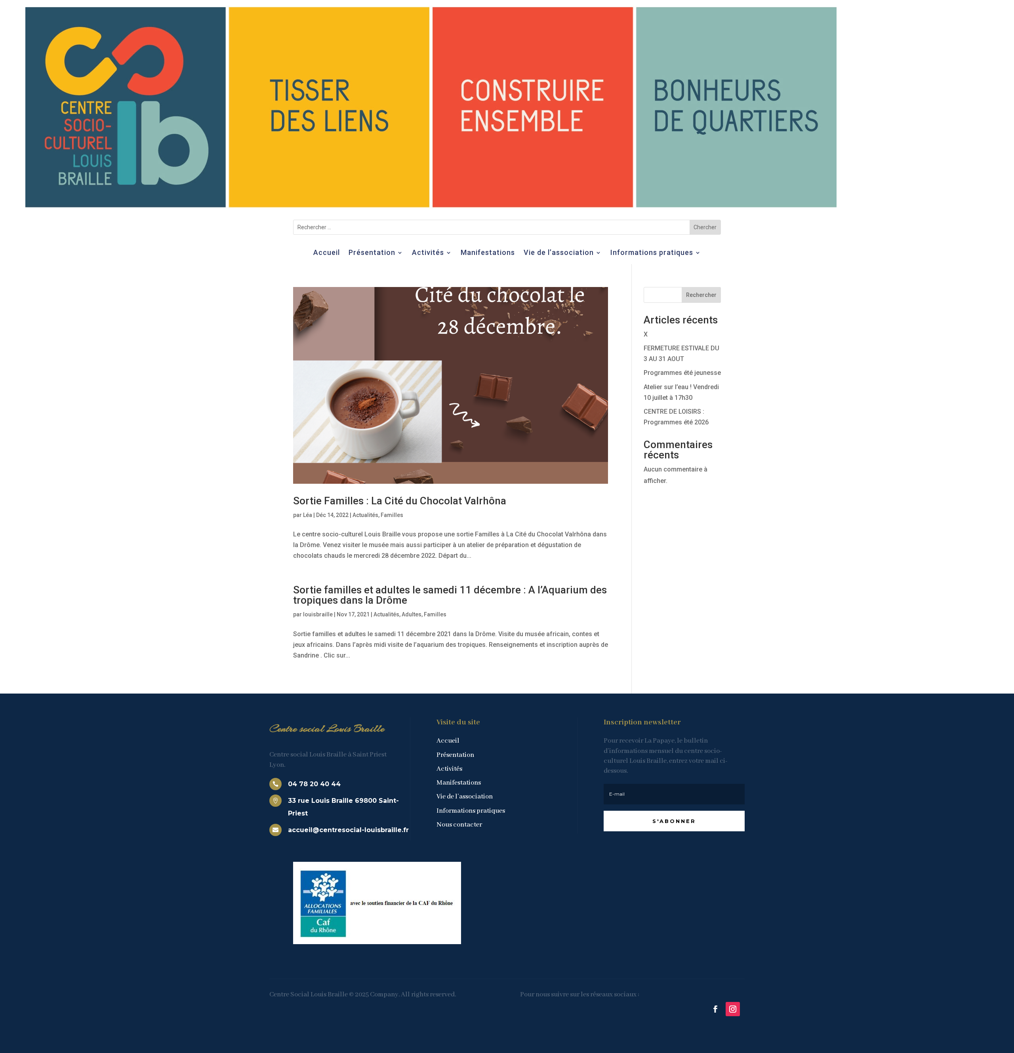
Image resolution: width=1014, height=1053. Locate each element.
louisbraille (318, 614)
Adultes (411, 614)
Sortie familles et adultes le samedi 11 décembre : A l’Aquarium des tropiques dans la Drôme (450, 595)
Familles (392, 515)
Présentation (372, 253)
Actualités (365, 515)
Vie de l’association (559, 253)
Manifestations (488, 253)
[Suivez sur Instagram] (733, 1009)
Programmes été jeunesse (682, 372)
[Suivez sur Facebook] (715, 1009)
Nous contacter (459, 825)
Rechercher (701, 295)
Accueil (326, 253)
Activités (428, 253)
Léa (307, 515)
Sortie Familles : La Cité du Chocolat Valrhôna (399, 501)
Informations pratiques (651, 253)
